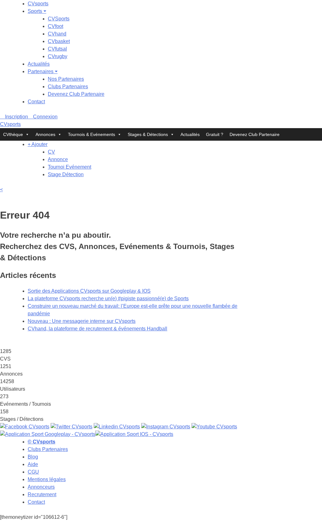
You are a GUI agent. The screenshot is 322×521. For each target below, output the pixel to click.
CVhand (57, 33)
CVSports (58, 18)
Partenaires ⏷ (43, 71)
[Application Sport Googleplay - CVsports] (47, 434)
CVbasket (59, 41)
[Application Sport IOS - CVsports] (134, 434)
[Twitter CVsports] (71, 426)
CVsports (38, 3)
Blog (33, 456)
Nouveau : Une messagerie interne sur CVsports (82, 321)
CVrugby (57, 56)
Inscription (16, 116)
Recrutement (42, 494)
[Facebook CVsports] (24, 426)
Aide (33, 464)
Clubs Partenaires (68, 86)
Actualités (39, 64)
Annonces (45, 134)
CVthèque (13, 134)
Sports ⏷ (37, 11)
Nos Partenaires (66, 79)
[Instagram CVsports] (165, 426)
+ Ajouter (37, 144)
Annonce (58, 159)
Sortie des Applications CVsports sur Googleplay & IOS (89, 291)
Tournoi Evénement (69, 167)
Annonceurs (41, 487)
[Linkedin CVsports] (117, 426)
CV (51, 152)
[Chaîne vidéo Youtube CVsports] (214, 426)
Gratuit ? (214, 134)
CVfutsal (57, 49)
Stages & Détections (148, 134)
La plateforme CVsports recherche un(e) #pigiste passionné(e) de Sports (108, 298)
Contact (36, 101)
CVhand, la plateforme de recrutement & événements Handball (97, 328)
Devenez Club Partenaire (76, 94)
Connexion (45, 116)
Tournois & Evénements (91, 134)
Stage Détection (66, 174)
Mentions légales (47, 479)
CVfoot (55, 26)
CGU (33, 472)
